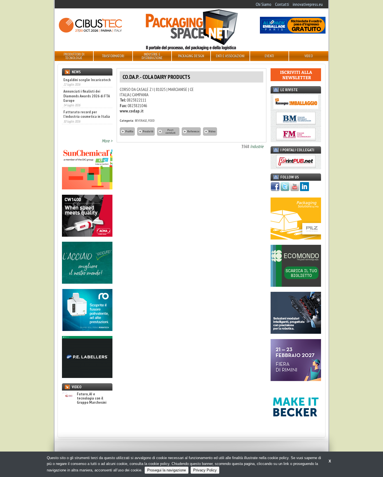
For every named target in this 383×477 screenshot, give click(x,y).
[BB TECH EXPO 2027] (296, 379)
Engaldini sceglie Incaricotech (87, 79)
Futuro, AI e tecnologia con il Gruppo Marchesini (91, 398)
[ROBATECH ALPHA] (87, 329)
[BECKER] (296, 426)
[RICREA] (87, 282)
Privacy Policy (205, 470)
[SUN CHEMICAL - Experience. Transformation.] (87, 188)
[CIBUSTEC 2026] (90, 32)
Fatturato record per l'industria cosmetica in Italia (86, 114)
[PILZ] (296, 238)
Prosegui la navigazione (166, 470)
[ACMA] (87, 235)
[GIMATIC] (296, 332)
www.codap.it (132, 111)
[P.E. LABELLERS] (87, 376)
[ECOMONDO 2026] (296, 285)
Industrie (257, 146)
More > (107, 141)
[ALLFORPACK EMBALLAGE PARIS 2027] (293, 32)
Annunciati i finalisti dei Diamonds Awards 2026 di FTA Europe (86, 95)
